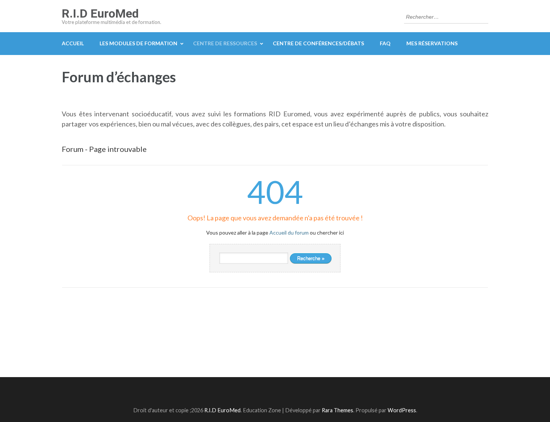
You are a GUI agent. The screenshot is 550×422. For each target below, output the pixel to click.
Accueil (73, 43)
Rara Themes (337, 410)
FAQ (385, 43)
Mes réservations (432, 43)
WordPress (402, 410)
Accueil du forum (289, 232)
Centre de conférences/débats (318, 43)
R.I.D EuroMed (100, 13)
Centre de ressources (225, 43)
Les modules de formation (138, 43)
